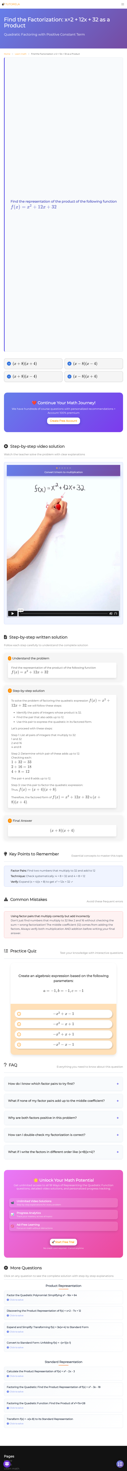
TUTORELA (12, 4)
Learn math (20, 54)
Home (7, 54)
